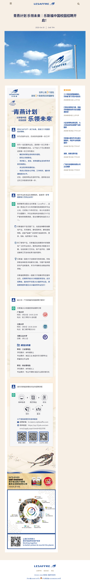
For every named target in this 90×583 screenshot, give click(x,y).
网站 (52, 571)
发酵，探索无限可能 (70, 153)
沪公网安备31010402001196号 (51, 578)
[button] (78, 4)
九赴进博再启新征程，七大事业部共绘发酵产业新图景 (72, 125)
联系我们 (46, 571)
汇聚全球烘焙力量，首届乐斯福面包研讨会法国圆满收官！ (72, 109)
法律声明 (38, 571)
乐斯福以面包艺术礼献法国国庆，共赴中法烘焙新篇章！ (72, 140)
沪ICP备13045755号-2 (33, 578)
